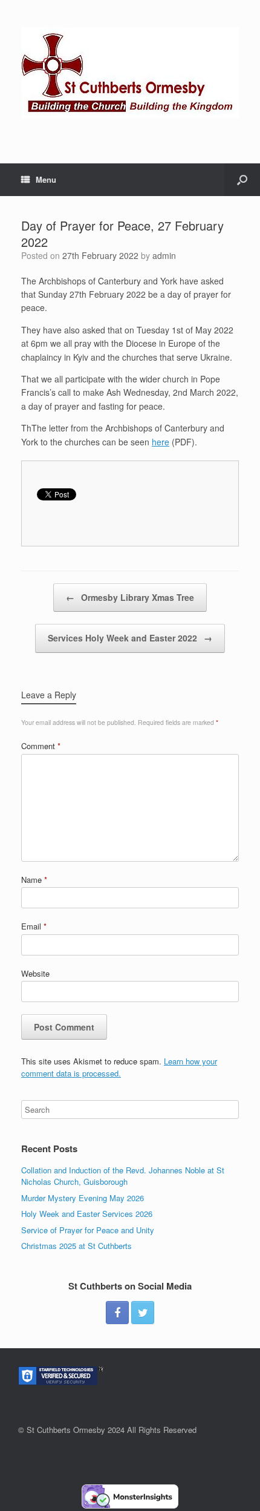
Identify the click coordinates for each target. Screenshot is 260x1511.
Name (34, 879)
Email (34, 926)
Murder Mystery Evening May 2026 (82, 1198)
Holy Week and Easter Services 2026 (86, 1213)
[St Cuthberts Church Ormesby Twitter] (142, 1312)
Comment (40, 746)
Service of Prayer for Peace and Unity (87, 1230)
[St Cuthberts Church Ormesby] (130, 72)
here (160, 442)
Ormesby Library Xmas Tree (130, 597)
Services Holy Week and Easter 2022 (130, 638)
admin (164, 255)
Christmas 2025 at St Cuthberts (76, 1245)
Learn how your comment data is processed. (119, 1067)
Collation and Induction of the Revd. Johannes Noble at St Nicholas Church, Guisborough (122, 1176)
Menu (46, 179)
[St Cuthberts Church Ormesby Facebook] (117, 1312)
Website (35, 973)
